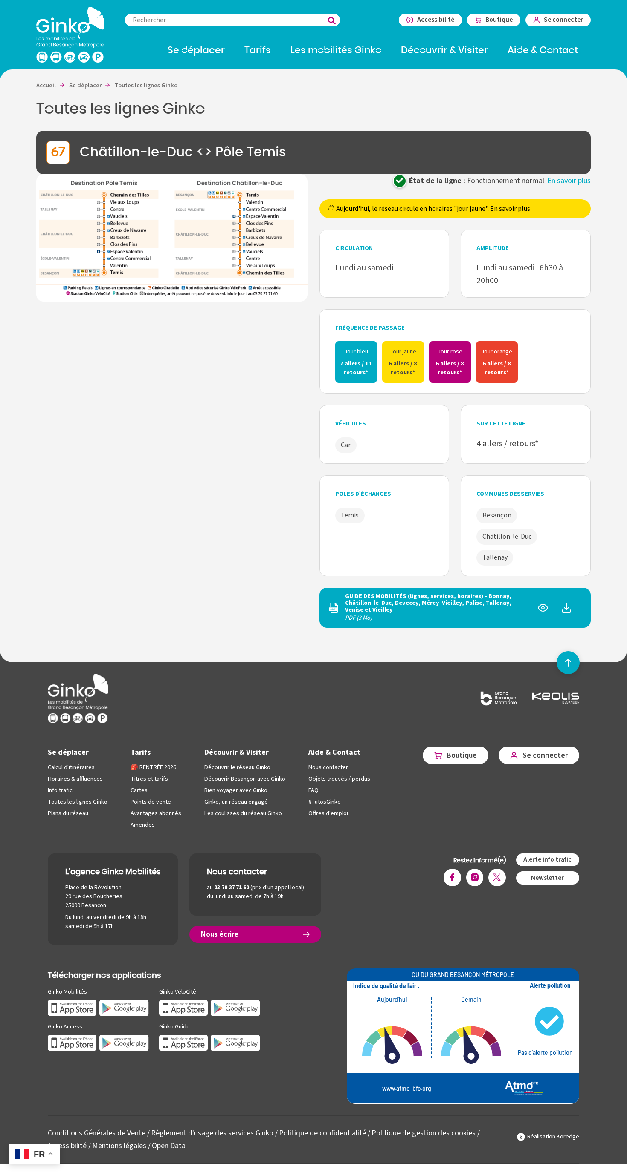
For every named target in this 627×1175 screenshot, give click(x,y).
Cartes (139, 790)
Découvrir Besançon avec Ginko (244, 778)
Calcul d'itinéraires (71, 767)
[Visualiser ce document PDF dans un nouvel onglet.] (542, 610)
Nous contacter (328, 767)
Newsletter (547, 877)
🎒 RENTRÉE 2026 (153, 767)
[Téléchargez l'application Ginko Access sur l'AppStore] (72, 1042)
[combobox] (232, 20)
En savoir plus (569, 180)
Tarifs (141, 752)
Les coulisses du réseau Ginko (243, 813)
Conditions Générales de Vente (96, 1133)
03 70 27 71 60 (231, 887)
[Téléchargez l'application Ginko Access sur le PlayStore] (124, 1042)
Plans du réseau (68, 813)
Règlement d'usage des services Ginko (212, 1133)
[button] (172, 237)
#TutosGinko (324, 801)
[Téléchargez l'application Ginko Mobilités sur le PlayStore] (124, 1007)
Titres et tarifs (149, 778)
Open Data (169, 1146)
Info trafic (60, 790)
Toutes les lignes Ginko (77, 801)
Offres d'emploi (328, 813)
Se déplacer (68, 752)
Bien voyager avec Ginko (235, 790)
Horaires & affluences (75, 778)
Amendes (143, 824)
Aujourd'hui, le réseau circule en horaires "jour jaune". (432, 208)
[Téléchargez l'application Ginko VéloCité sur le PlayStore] (235, 1007)
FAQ (313, 790)
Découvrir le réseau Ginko (237, 767)
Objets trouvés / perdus (339, 778)
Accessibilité (67, 1146)
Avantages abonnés (156, 813)
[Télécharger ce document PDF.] (566, 610)
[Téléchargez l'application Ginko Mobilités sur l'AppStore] (72, 1007)
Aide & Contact (334, 752)
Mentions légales (119, 1146)
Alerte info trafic (547, 859)
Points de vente (151, 801)
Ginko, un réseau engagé (236, 801)
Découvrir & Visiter (236, 752)
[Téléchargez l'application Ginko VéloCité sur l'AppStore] (183, 1007)
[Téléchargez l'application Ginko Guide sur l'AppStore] (183, 1042)
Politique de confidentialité (322, 1133)
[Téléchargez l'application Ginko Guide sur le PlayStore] (235, 1042)
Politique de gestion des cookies (424, 1133)
